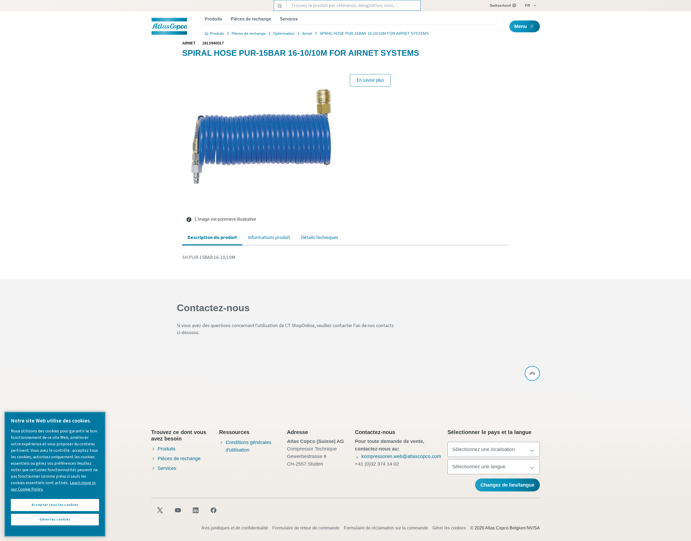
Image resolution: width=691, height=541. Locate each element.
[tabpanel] (345, 257)
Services (289, 19)
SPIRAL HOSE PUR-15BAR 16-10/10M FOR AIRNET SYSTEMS (374, 33)
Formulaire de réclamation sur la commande (386, 528)
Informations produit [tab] (269, 237)
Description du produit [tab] (212, 237)
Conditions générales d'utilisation (248, 446)
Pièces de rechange (251, 19)
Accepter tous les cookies (55, 504)
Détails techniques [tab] (319, 237)
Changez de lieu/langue (507, 485)
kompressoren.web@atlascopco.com (401, 456)
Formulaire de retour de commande (306, 528)
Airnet (307, 33)
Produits (213, 19)
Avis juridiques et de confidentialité (234, 528)
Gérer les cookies (449, 528)
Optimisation (283, 33)
